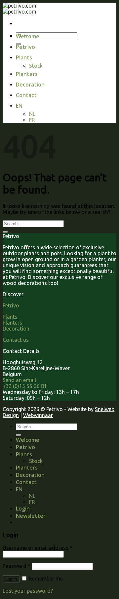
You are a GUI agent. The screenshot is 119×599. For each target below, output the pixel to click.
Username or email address (37, 548)
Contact (26, 95)
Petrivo (25, 47)
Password (16, 566)
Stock (36, 66)
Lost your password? (28, 591)
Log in (11, 579)
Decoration (30, 84)
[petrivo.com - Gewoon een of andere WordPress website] (19, 9)
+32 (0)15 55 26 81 (25, 386)
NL (32, 114)
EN (19, 105)
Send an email (19, 380)
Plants (24, 57)
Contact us (16, 340)
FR (32, 120)
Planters (27, 74)
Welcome (27, 36)
